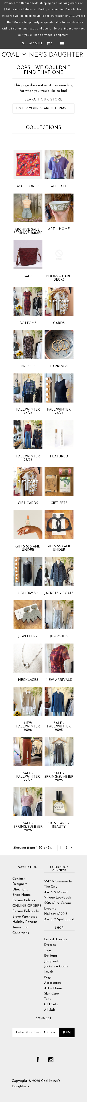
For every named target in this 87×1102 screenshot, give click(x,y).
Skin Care (51, 993)
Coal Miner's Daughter (42, 55)
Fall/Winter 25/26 (28, 458)
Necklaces (28, 680)
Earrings (59, 366)
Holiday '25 (28, 593)
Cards (59, 323)
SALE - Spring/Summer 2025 (58, 777)
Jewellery (28, 636)
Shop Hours (21, 895)
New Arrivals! (59, 680)
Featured (59, 456)
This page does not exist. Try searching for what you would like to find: (43, 88)
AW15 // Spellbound (59, 919)
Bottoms (28, 323)
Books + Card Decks (59, 278)
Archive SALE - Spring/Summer (28, 231)
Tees (47, 999)
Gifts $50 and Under (59, 548)
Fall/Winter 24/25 (59, 411)
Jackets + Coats (58, 593)
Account (35, 43)
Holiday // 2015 (55, 914)
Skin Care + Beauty (59, 825)
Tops (47, 950)
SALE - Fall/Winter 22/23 (28, 777)
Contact (18, 878)
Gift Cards (28, 503)
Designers (19, 884)
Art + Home (59, 229)
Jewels (48, 972)
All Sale (59, 186)
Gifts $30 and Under (28, 548)
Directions (20, 889)
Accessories (28, 186)
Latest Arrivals (55, 939)
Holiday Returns (24, 922)
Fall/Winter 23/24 (28, 411)
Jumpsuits (59, 636)
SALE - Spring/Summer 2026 (28, 827)
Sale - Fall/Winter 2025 (59, 727)
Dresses (28, 366)
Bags (28, 276)
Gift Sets (59, 503)
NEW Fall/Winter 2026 (28, 727)
